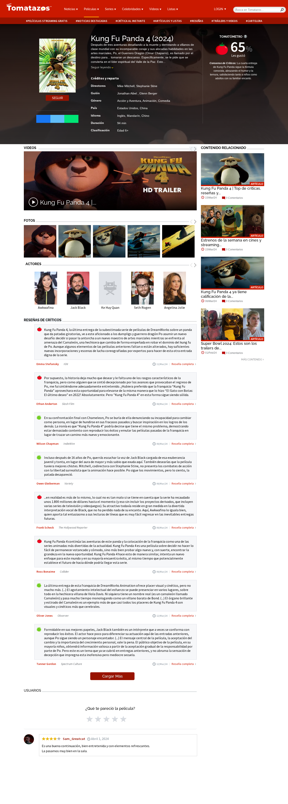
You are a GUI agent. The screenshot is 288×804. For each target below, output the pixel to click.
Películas (90, 9)
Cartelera (255, 21)
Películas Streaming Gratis (47, 21)
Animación (149, 100)
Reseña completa (183, 364)
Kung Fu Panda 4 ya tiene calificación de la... (224, 294)
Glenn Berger (148, 93)
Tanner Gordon (46, 664)
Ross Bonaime (45, 571)
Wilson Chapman (47, 444)
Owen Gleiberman (48, 483)
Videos (154, 9)
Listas (171, 9)
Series (109, 9)
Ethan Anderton (46, 404)
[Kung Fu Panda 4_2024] (40, 241)
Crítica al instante (131, 21)
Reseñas (197, 21)
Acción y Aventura (129, 100)
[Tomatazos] (27, 9)
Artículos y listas (168, 21)
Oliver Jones (44, 615)
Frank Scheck (45, 527)
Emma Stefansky (47, 364)
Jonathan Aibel (127, 93)
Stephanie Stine (146, 86)
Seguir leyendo (101, 67)
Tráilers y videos (225, 21)
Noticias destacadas (92, 21)
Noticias (70, 9)
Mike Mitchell (126, 86)
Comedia (164, 100)
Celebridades (131, 9)
